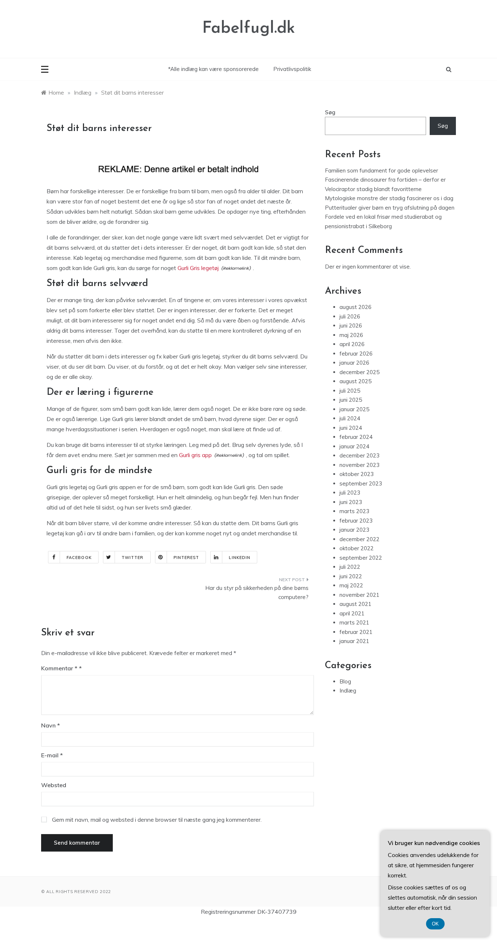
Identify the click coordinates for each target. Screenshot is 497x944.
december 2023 (359, 455)
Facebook (79, 557)
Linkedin (239, 557)
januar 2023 (354, 529)
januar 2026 (354, 362)
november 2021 (359, 594)
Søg (330, 112)
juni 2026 (350, 325)
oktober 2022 (356, 548)
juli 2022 (349, 566)
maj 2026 (351, 335)
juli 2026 (349, 316)
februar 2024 (356, 436)
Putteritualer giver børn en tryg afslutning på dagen (389, 207)
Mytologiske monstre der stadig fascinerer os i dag (389, 198)
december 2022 (359, 539)
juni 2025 (350, 399)
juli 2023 (349, 492)
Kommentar (59, 668)
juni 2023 (350, 502)
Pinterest (186, 557)
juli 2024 (349, 418)
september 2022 (360, 557)
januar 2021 (354, 641)
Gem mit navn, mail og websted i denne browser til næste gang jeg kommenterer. (157, 819)
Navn (50, 725)
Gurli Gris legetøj (198, 267)
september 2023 (360, 483)
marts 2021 (354, 622)
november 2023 (359, 464)
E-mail (52, 755)
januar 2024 (354, 446)
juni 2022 (350, 576)
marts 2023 (354, 511)
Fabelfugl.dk (248, 28)
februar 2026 (356, 353)
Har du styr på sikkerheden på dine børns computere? (257, 592)
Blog (345, 681)
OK (435, 924)
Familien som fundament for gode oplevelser (381, 170)
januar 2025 (354, 409)
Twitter (133, 557)
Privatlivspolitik (292, 69)
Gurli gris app (195, 455)
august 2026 (355, 307)
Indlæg (347, 690)
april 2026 (352, 344)
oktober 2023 (356, 474)
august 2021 (355, 603)
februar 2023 (356, 520)
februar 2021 (356, 631)
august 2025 (355, 381)
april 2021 (352, 613)
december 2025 (359, 372)
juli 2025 (349, 390)
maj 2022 (351, 585)
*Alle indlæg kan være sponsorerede (213, 69)
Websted (53, 785)
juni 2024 (350, 427)
